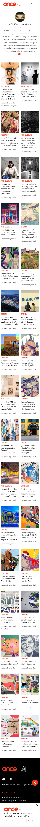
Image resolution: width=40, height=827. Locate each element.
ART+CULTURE (26, 86)
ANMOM (8, 629)
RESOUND (5, 86)
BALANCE (4, 270)
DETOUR (4, 314)
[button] (35, 783)
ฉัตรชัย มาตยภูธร (10, 106)
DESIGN (24, 270)
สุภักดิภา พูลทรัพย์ (10, 103)
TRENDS (24, 227)
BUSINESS (25, 486)
